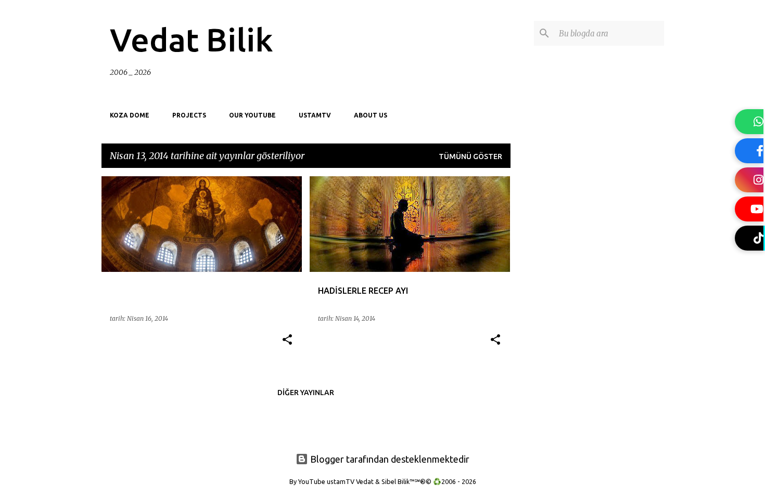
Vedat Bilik (191, 39)
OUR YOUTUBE (252, 115)
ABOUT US (370, 115)
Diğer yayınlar (305, 392)
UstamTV (315, 115)
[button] (287, 340)
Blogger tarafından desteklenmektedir (388, 459)
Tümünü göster (470, 156)
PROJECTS (189, 115)
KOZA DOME (129, 115)
